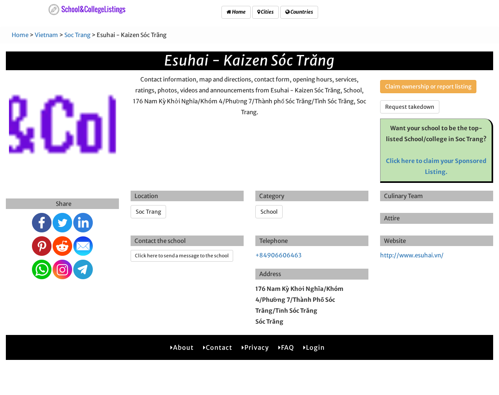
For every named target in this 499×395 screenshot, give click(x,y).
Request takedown (409, 106)
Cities (267, 12)
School (269, 211)
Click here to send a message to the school (182, 256)
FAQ (287, 347)
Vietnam (46, 35)
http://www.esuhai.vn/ (412, 255)
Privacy (256, 347)
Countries (301, 12)
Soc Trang (77, 35)
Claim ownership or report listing (428, 86)
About (183, 347)
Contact (219, 347)
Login (315, 347)
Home (238, 12)
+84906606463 (278, 255)
